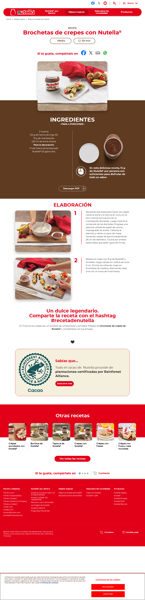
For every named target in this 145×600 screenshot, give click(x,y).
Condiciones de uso (17, 534)
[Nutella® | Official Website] (22, 12)
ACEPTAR (108, 594)
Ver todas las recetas (73, 459)
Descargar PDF (71, 189)
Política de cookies (49, 583)
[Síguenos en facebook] (93, 3)
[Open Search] (114, 3)
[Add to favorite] (72, 342)
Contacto (104, 473)
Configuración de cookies (108, 580)
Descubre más (64, 384)
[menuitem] (51, 12)
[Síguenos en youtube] (105, 3)
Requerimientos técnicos (34, 534)
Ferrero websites (11, 489)
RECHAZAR (108, 587)
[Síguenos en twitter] (99, 3)
